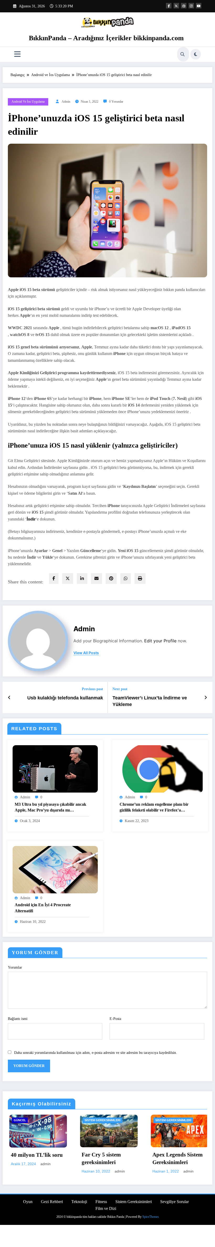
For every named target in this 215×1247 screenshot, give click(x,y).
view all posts (86, 653)
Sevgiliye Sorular (174, 1201)
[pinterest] (111, 578)
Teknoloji (79, 1201)
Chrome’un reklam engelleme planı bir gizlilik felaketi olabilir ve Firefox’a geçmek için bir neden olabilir (154, 807)
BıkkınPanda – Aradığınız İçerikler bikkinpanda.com (106, 38)
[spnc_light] (195, 54)
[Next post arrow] (205, 697)
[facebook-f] (168, 5)
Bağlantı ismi (18, 1019)
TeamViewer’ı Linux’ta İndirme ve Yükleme (149, 701)
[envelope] (96, 578)
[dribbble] (183, 5)
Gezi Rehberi (52, 1201)
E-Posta (115, 1019)
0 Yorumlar (116, 101)
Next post (119, 689)
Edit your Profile (160, 640)
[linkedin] (82, 578)
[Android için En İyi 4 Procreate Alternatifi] (55, 869)
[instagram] (191, 5)
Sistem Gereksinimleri (40, 1120)
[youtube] (198, 5)
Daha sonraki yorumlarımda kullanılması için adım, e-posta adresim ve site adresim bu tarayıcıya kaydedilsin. (95, 1053)
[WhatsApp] (125, 578)
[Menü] (17, 54)
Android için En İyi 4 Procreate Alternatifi (43, 908)
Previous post (92, 689)
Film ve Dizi (105, 1208)
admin (66, 101)
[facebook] (53, 578)
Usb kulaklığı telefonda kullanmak (65, 697)
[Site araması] (182, 54)
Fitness (101, 1201)
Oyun (168, 1120)
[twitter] (67, 578)
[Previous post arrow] (9, 697)
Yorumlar (15, 967)
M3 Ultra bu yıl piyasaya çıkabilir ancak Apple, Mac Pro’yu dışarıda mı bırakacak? (50, 807)
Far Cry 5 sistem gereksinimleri (39, 1158)
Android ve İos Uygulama (28, 101)
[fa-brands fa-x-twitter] (176, 5)
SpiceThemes (150, 1217)
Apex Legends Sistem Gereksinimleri (115, 1158)
